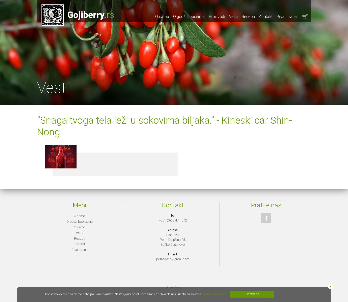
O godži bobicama (189, 16)
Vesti (233, 16)
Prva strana (287, 16)
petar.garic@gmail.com (173, 259)
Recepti (248, 16)
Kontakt (265, 16)
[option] (174, 52)
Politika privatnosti (214, 294)
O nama (162, 16)
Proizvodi (217, 16)
